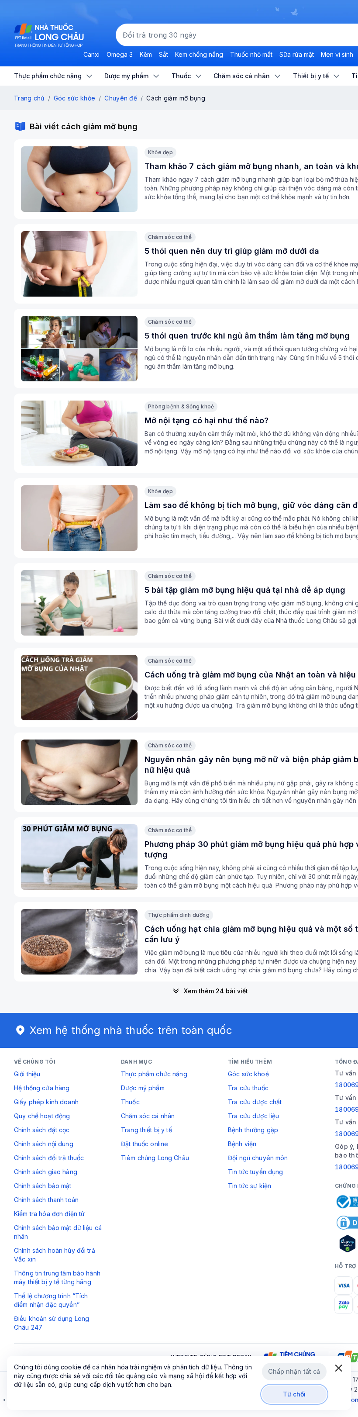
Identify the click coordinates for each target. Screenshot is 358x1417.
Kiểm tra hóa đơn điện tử (49, 1213)
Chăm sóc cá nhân (148, 1116)
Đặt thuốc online (144, 1143)
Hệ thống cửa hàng (41, 1088)
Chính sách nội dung (43, 1143)
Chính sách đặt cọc (42, 1130)
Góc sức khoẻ (248, 1074)
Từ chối (294, 1394)
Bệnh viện (242, 1143)
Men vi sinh (337, 54)
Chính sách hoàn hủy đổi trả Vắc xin (54, 1255)
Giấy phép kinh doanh (46, 1102)
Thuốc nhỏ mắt (251, 54)
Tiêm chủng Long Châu (155, 1157)
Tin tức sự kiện (249, 1185)
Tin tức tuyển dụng (255, 1171)
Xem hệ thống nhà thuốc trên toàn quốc (131, 1030)
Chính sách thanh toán (46, 1199)
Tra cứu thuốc (248, 1088)
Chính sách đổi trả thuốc (49, 1157)
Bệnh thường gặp (253, 1130)
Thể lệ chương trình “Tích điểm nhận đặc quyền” (51, 1300)
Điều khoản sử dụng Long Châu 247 (51, 1323)
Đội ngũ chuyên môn (258, 1157)
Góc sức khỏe (74, 98)
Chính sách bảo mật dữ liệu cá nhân (58, 1232)
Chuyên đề (120, 98)
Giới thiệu (27, 1074)
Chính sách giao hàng (45, 1171)
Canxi (91, 54)
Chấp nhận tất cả (294, 1371)
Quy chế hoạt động (42, 1116)
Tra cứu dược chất (255, 1102)
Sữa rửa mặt (296, 54)
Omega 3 (120, 54)
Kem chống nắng (199, 54)
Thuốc (130, 1102)
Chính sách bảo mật (43, 1185)
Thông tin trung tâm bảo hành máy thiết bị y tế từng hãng (57, 1277)
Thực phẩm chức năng (154, 1074)
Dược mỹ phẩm (143, 1088)
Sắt (163, 54)
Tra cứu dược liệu (253, 1116)
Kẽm (146, 54)
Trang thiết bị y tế (146, 1130)
